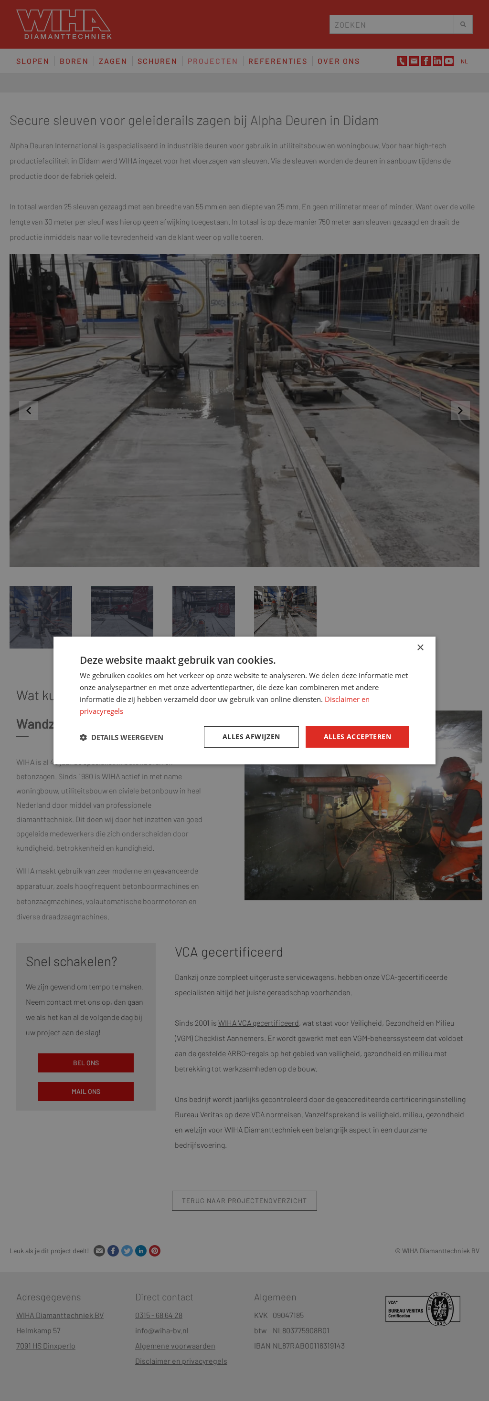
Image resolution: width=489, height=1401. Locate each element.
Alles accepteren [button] (357, 736)
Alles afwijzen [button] (251, 736)
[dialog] (244, 700)
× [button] (420, 647)
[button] (121, 737)
